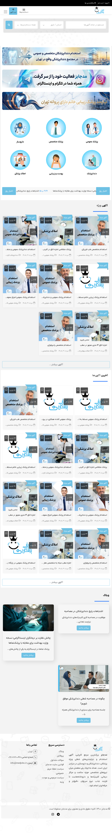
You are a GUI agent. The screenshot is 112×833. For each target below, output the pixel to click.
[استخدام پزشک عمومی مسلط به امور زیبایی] (92, 401)
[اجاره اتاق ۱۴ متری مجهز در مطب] (92, 327)
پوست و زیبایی (56, 173)
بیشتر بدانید (83, 628)
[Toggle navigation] (5, 11)
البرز (32, 232)
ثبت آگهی (13, 12)
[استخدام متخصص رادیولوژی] (56, 327)
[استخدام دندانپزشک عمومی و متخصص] (20, 231)
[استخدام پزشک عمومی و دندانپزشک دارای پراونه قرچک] (56, 279)
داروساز (20, 141)
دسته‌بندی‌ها (23, 12)
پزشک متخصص (56, 141)
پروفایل (60, 755)
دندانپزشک (92, 173)
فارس (68, 232)
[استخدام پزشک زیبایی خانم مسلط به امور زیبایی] (92, 279)
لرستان (67, 402)
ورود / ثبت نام (103, 3)
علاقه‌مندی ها (89, 3)
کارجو (76, 255)
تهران (104, 232)
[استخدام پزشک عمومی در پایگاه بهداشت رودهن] (20, 544)
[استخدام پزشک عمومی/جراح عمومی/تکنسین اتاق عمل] (20, 279)
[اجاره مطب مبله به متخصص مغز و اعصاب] (56, 544)
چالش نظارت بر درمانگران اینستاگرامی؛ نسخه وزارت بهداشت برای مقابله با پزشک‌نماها (66, 191)
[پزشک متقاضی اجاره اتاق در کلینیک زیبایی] (56, 231)
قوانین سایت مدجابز (55, 764)
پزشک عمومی (92, 141)
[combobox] (52, 25)
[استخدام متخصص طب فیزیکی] (92, 231)
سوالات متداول (57, 760)
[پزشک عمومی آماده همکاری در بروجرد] (56, 401)
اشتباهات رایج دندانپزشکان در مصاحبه (83, 611)
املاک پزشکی (20, 173)
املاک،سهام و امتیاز (83, 351)
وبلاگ (61, 751)
